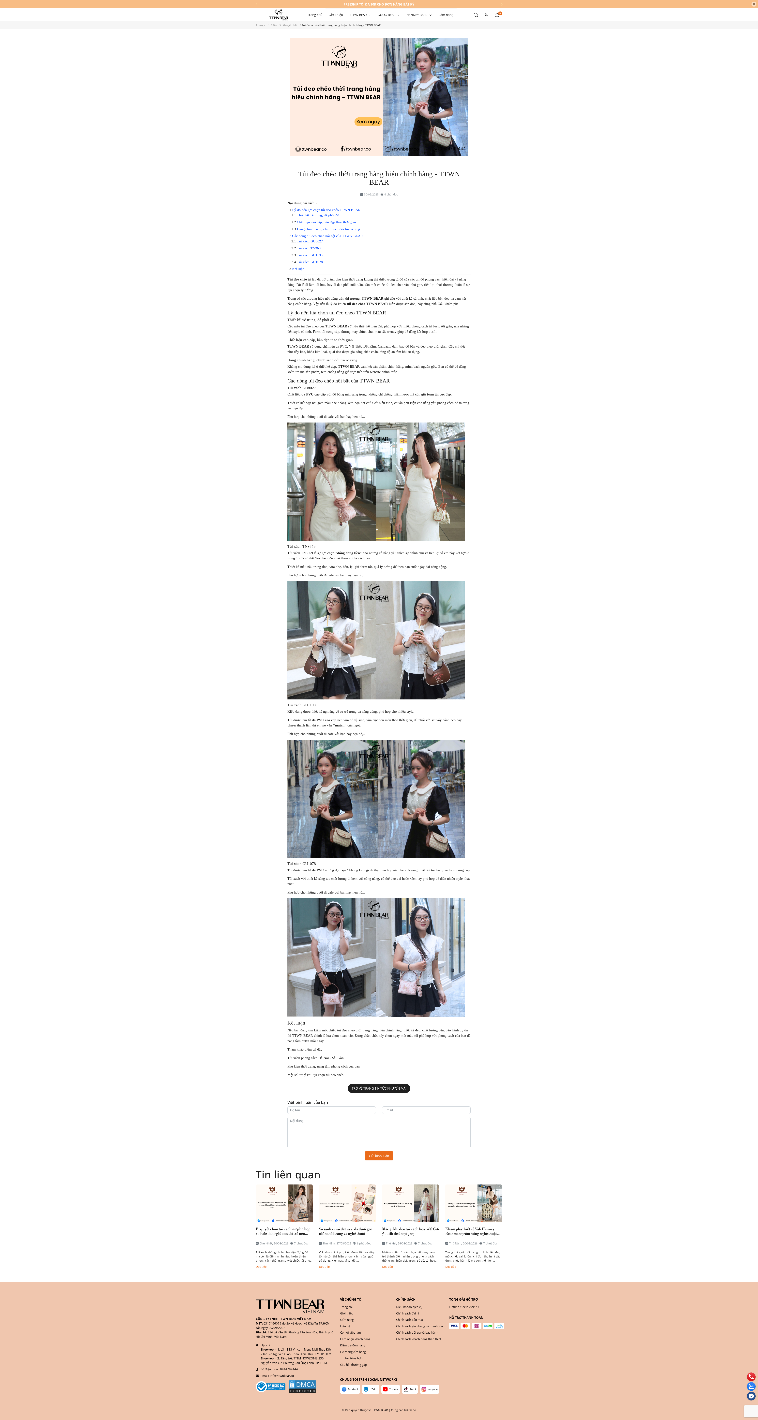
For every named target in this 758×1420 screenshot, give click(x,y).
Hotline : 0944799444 (464, 1307)
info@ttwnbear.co (282, 1376)
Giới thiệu (346, 1313)
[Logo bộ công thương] (270, 1386)
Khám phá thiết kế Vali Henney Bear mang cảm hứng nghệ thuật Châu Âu (471, 1231)
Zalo (373, 1389)
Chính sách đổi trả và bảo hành (417, 1332)
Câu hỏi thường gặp (353, 1365)
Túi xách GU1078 (310, 262)
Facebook (353, 1389)
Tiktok (413, 1389)
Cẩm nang (347, 1320)
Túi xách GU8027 (310, 241)
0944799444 (289, 1369)
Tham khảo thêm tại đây (304, 1049)
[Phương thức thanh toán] (476, 1326)
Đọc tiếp (261, 1267)
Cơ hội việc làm (350, 1332)
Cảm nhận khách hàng (355, 1339)
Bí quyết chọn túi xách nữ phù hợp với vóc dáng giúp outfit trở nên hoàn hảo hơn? (283, 1231)
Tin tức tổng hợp (351, 1358)
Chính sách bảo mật (409, 1320)
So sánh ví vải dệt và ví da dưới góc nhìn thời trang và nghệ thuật (345, 1231)
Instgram (433, 1389)
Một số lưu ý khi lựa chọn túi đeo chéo (315, 1075)
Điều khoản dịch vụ (409, 1307)
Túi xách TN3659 (309, 248)
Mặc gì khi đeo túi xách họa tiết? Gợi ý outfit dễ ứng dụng (410, 1231)
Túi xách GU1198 (310, 255)
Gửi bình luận (379, 1156)
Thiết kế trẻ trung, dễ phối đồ (318, 215)
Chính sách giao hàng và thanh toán (420, 1326)
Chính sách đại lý (407, 1313)
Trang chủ (347, 1307)
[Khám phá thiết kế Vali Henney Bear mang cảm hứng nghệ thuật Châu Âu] (473, 1203)
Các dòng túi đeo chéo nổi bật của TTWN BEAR (327, 236)
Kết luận (298, 269)
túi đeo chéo (346, 1030)
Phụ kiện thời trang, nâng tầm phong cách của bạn (324, 1066)
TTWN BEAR (372, 298)
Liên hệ (345, 1326)
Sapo (412, 1410)
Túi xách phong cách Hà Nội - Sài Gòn (315, 1058)
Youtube (393, 1389)
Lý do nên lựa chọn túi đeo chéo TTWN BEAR (326, 210)
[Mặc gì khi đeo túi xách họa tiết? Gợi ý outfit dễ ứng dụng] (410, 1203)
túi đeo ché (309, 326)
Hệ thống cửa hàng (353, 1352)
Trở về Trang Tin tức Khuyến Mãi (379, 1088)
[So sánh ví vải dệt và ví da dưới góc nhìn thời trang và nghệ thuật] (347, 1203)
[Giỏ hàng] (497, 14)
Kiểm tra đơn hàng (352, 1345)
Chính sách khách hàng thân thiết (418, 1339)
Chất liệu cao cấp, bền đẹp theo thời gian (326, 222)
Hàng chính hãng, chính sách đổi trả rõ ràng (328, 229)
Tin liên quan (288, 1174)
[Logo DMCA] (302, 1387)
